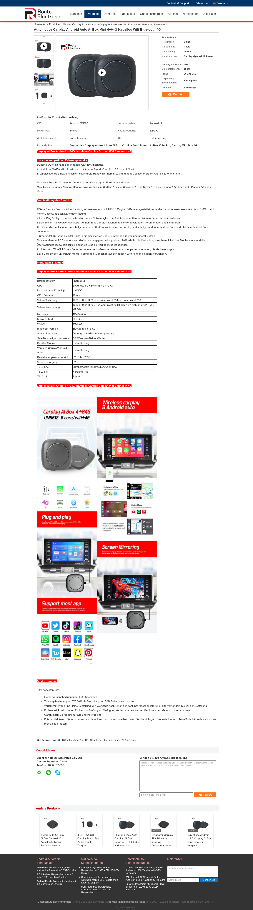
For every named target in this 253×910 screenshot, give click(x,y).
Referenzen (202, 3)
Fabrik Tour (127, 13)
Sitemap (124, 901)
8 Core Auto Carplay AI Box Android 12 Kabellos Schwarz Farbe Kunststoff (52, 840)
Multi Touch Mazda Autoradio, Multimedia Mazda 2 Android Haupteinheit (96, 890)
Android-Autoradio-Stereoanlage (48, 861)
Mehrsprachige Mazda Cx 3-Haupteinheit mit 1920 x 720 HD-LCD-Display (100, 870)
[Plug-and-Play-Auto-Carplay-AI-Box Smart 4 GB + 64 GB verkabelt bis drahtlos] (126, 824)
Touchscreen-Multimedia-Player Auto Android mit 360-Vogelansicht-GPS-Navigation (144, 870)
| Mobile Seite (137, 901)
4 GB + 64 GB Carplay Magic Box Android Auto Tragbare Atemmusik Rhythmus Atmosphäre (88, 845)
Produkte (93, 13)
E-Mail (113, 901)
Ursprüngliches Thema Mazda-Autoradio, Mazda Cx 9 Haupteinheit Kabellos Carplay (99, 880)
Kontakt (173, 13)
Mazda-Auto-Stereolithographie (93, 861)
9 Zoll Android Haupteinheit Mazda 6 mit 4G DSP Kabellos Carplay (55, 875)
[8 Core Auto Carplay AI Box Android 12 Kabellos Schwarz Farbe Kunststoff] (53, 824)
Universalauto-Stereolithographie (137, 861)
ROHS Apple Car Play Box (98, 740)
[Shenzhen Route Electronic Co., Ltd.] (46, 13)
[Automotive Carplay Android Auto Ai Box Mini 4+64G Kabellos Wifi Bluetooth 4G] (44, 62)
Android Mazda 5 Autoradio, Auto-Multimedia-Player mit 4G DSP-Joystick (56, 869)
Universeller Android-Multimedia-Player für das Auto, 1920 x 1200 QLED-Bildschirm (145, 887)
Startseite (76, 13)
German (221, 3)
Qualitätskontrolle (151, 13)
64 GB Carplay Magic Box (70, 740)
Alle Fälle (209, 13)
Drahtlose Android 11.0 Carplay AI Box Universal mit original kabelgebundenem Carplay (199, 843)
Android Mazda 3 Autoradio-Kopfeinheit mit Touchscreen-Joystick (56, 882)
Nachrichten (191, 13)
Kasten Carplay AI (73, 24)
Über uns (110, 13)
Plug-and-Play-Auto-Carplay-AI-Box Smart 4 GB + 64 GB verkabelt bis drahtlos (126, 841)
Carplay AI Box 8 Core (125, 740)
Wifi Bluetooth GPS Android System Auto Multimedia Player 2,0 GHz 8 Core (145, 878)
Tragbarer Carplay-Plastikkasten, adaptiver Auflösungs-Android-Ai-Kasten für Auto (163, 841)
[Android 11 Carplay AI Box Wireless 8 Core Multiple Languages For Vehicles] (102, 73)
